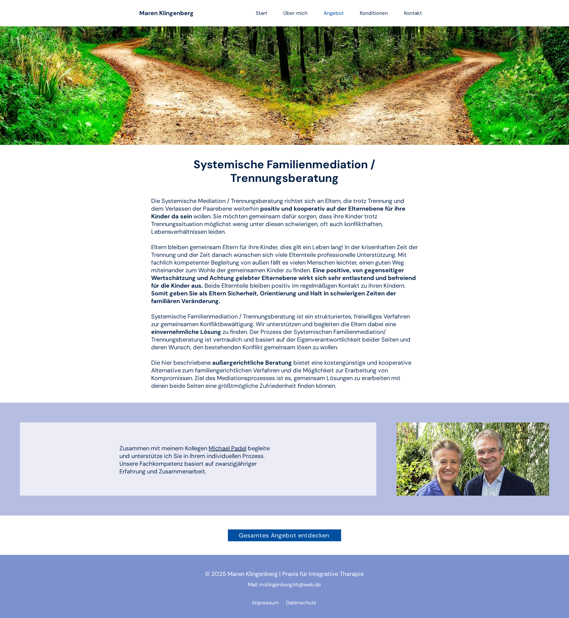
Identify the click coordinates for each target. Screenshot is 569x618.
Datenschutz (300, 602)
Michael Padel (227, 448)
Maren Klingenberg (166, 13)
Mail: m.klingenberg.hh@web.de (284, 584)
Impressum (267, 602)
